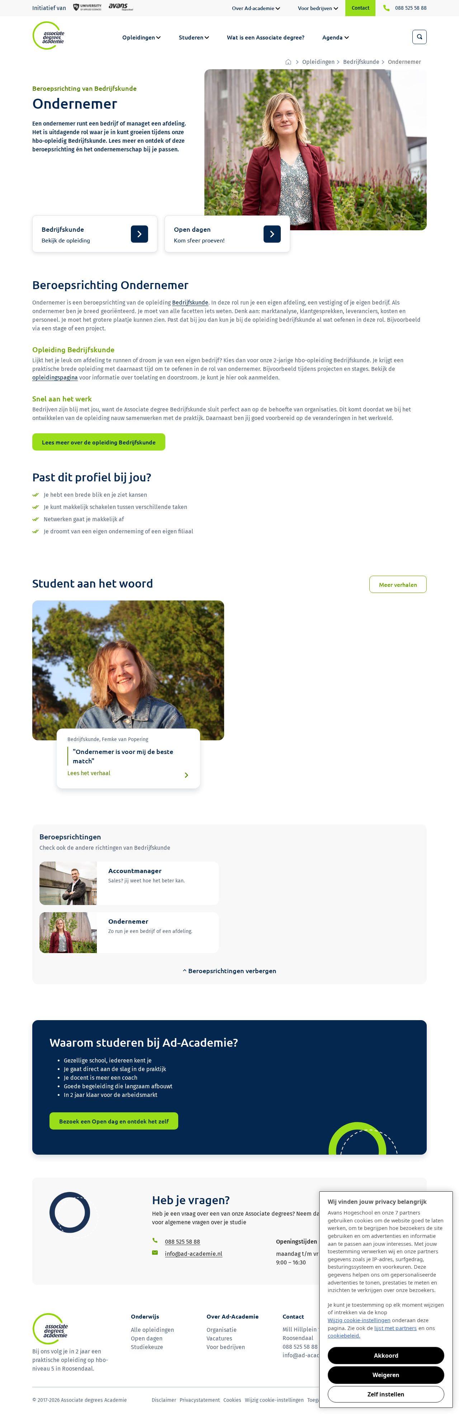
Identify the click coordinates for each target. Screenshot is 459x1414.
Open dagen (146, 1338)
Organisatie (222, 1329)
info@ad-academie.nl (311, 1355)
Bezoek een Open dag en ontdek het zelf (114, 1121)
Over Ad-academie (253, 8)
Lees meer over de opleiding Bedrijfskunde (99, 442)
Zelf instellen (386, 1394)
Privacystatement (200, 1400)
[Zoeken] (419, 37)
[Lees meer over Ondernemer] (129, 932)
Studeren (191, 37)
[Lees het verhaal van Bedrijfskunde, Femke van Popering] (128, 758)
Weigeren (386, 1375)
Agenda (332, 37)
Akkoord (386, 1355)
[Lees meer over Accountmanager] (129, 883)
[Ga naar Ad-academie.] (289, 61)
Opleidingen (138, 37)
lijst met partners (395, 1328)
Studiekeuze (147, 1347)
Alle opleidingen (152, 1329)
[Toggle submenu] (277, 9)
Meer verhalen (398, 584)
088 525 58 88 (411, 8)
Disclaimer (164, 1400)
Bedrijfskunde (190, 302)
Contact (360, 8)
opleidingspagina (55, 377)
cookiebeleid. (344, 1335)
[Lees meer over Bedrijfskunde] (95, 234)
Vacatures (219, 1338)
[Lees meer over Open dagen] (227, 234)
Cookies (232, 1400)
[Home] (48, 35)
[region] (386, 1299)
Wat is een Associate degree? (265, 37)
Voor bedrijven (315, 8)
